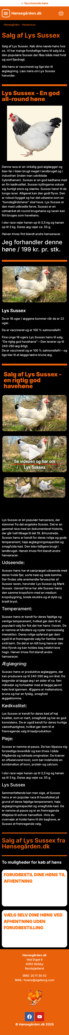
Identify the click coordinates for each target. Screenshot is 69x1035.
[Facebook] (29, 1016)
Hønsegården (12, 24)
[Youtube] (39, 1016)
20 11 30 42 (39, 975)
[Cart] (61, 13)
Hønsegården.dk (26, 13)
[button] (6, 13)
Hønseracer (29, 24)
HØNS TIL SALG (37, 507)
